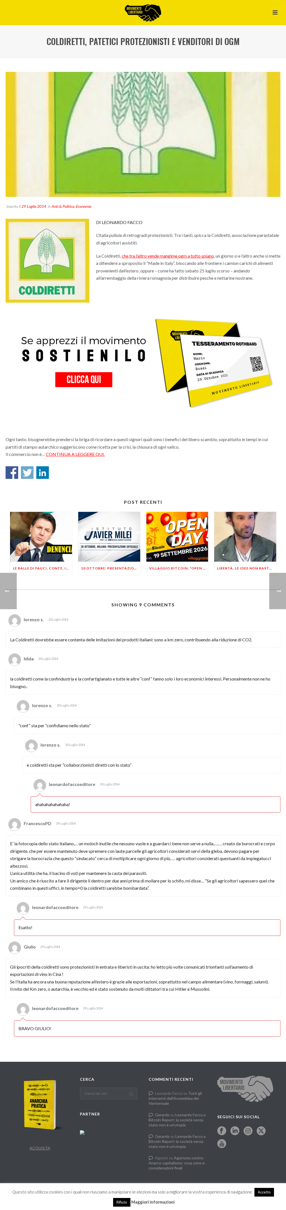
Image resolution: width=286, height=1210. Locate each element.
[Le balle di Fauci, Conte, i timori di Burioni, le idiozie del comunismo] (41, 537)
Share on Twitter (27, 472)
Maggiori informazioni (153, 1201)
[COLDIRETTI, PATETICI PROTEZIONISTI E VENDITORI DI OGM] (143, 134)
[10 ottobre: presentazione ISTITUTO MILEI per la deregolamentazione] (109, 537)
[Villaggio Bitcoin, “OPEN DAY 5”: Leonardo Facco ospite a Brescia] (177, 537)
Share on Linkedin (42, 472)
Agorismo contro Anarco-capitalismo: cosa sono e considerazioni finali (177, 1162)
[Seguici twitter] (261, 1131)
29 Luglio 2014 (34, 206)
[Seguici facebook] (221, 1131)
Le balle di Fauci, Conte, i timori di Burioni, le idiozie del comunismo (42, 568)
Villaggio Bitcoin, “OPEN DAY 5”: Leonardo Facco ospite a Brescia (178, 568)
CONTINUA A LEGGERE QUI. (75, 454)
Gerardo (162, 1114)
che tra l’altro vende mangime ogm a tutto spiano (168, 255)
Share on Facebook (12, 472)
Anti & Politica (63, 206)
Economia (83, 206)
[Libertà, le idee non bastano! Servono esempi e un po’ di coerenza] (245, 537)
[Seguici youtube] (221, 1144)
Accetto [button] (264, 1192)
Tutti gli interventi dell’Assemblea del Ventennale (175, 1098)
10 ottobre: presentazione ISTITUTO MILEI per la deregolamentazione (110, 568)
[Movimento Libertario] (143, 12)
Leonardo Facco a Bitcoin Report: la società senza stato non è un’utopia (177, 1119)
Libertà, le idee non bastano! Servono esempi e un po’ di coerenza (246, 568)
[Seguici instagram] (248, 1131)
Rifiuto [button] (121, 1202)
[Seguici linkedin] (234, 1131)
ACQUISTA (40, 1148)
